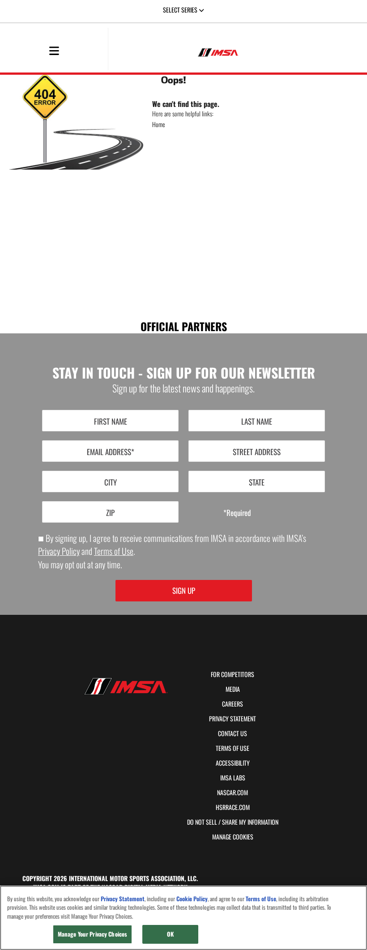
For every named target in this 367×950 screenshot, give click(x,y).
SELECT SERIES (181, 9)
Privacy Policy (59, 551)
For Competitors (232, 674)
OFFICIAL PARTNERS (184, 325)
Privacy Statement (232, 719)
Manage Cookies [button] (232, 837)
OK (170, 933)
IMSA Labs (232, 778)
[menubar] (54, 51)
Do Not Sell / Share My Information (232, 822)
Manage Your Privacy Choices (93, 933)
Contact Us (232, 733)
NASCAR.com (232, 792)
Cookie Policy (192, 899)
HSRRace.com (233, 807)
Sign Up (183, 590)
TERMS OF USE (232, 748)
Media (233, 689)
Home (158, 124)
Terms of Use (113, 551)
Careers (232, 704)
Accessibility (233, 763)
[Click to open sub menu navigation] (54, 50)
